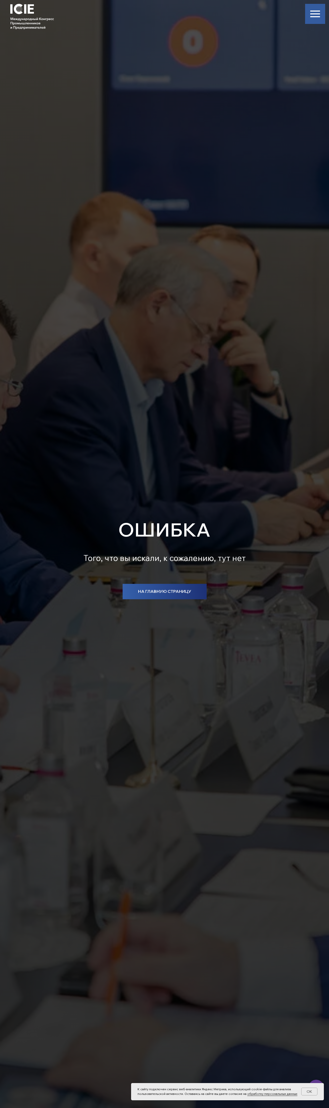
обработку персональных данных (272, 1094)
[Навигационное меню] (315, 14)
